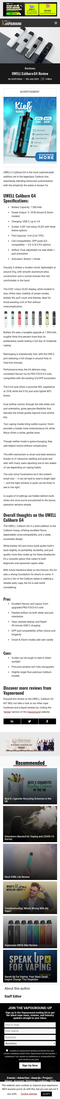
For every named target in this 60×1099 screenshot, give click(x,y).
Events (11, 1077)
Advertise (23, 1077)
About (8, 1081)
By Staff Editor (15, 79)
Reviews (30, 68)
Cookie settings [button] (29, 1093)
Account (19, 1081)
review (7, 711)
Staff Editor (13, 996)
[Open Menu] (56, 23)
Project (47, 1077)
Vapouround (34, 711)
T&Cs (53, 1081)
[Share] (12, 721)
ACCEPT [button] (46, 1094)
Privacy (30, 1081)
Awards (36, 1077)
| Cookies (42, 1081)
